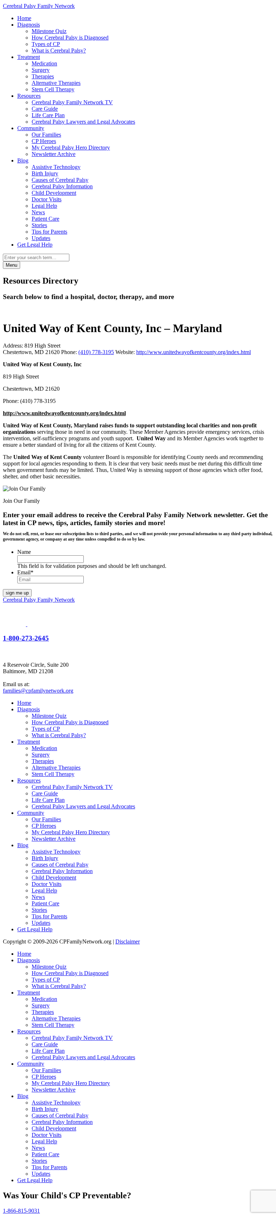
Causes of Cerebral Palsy (60, 180)
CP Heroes (44, 141)
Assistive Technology (56, 167)
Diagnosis (28, 25)
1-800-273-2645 (26, 638)
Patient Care (45, 219)
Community (30, 128)
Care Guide (45, 109)
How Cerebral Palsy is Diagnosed (70, 38)
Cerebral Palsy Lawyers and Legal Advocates (83, 122)
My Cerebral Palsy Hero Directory (71, 147)
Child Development (54, 193)
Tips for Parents (49, 232)
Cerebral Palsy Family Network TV (72, 102)
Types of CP (46, 44)
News (38, 212)
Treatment (28, 57)
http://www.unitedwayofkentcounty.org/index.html (193, 352)
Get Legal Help (34, 245)
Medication (44, 63)
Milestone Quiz (49, 31)
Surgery (41, 70)
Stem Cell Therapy (53, 89)
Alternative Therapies (56, 83)
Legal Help (44, 206)
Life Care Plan (48, 115)
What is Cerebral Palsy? (59, 50)
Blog (22, 160)
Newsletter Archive (53, 154)
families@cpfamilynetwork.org (38, 691)
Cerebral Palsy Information (62, 186)
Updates (41, 238)
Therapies (43, 76)
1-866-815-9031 (21, 1211)
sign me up (17, 593)
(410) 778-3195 (96, 352)
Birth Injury (45, 173)
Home (24, 18)
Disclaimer (127, 941)
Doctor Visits (46, 199)
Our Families (46, 135)
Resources (29, 96)
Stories (39, 225)
